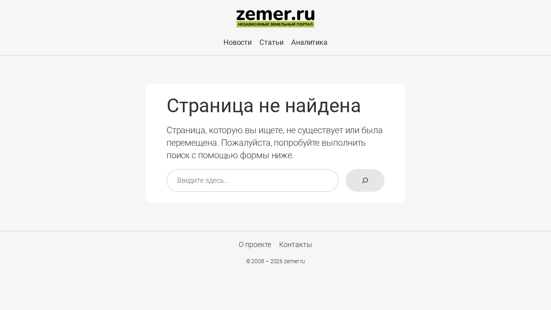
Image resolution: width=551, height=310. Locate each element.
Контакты (295, 244)
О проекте (255, 244)
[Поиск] (365, 180)
